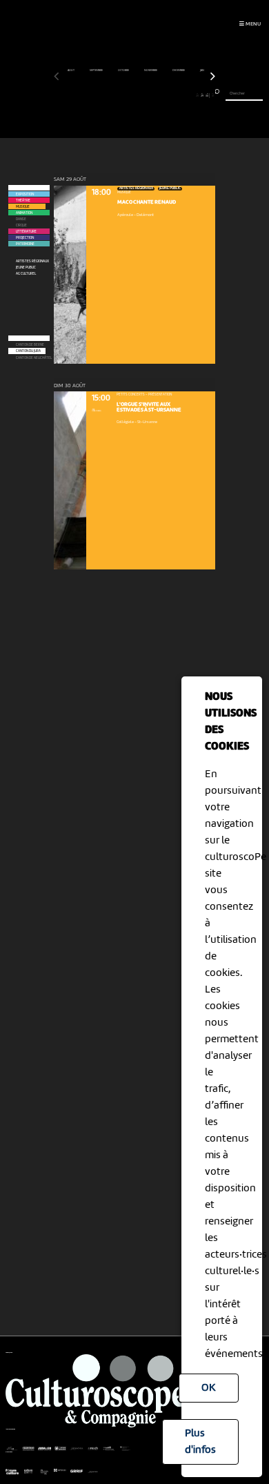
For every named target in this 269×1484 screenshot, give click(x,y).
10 (103, 95)
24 (176, 95)
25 (181, 95)
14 (124, 95)
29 (202, 95)
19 (150, 95)
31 (213, 95)
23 (171, 95)
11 (109, 95)
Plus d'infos (200, 1442)
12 (113, 95)
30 (207, 95)
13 (119, 95)
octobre (124, 70)
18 (145, 95)
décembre (179, 70)
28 (197, 95)
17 (140, 95)
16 (134, 95)
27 (191, 95)
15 (129, 95)
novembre (151, 70)
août (71, 70)
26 (186, 95)
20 (155, 95)
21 (160, 95)
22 (165, 95)
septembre (96, 70)
